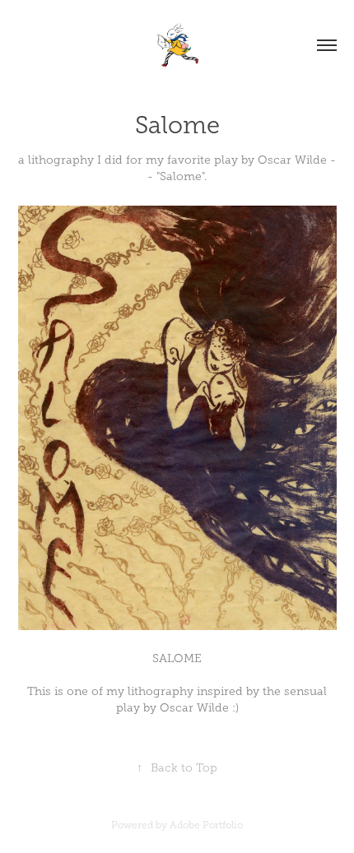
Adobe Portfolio (206, 825)
